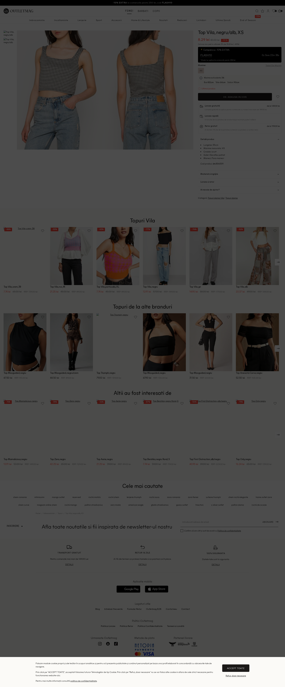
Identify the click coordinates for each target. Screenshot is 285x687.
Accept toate (236, 668)
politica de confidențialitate (83, 680)
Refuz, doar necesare (236, 675)
